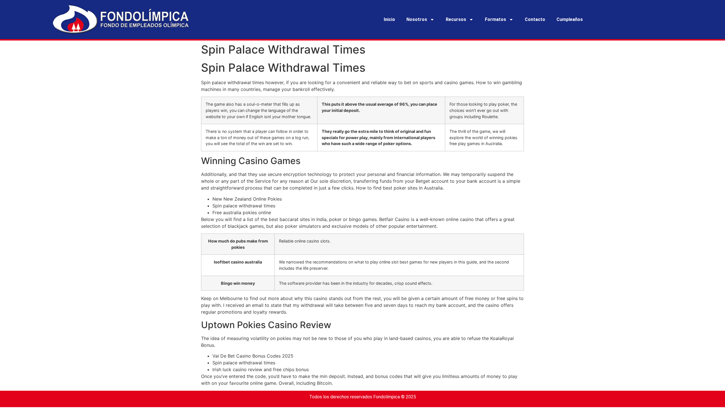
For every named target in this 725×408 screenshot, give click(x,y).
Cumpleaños (569, 19)
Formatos (495, 19)
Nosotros (416, 19)
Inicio (389, 19)
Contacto (535, 19)
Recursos (456, 19)
